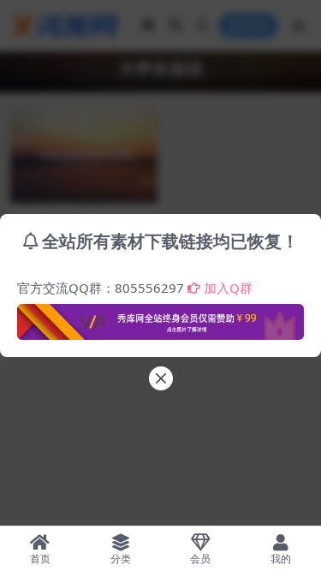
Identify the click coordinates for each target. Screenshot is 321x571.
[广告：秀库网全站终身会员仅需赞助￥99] (160, 316)
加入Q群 (228, 287)
